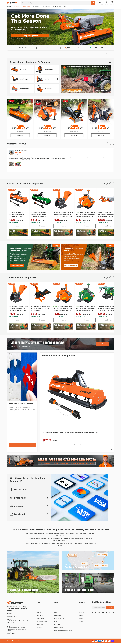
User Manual (57, 624)
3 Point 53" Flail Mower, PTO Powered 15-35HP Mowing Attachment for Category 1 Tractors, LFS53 (17, 214)
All (109, 62)
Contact (106, 4)
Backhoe (39, 612)
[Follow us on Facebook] (92, 612)
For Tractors (36, 6)
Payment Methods (58, 627)
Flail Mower (39, 606)
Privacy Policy (57, 612)
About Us (81, 606)
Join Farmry (82, 618)
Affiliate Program (56, 6)
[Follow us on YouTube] (103, 612)
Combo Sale (26, 6)
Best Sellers (17, 6)
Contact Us (81, 612)
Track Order (57, 606)
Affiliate (81, 615)
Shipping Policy (57, 615)
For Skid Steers (46, 6)
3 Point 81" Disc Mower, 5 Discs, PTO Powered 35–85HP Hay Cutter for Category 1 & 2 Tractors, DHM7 (107, 214)
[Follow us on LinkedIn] (109, 612)
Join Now (22, 445)
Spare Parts (39, 627)
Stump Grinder (40, 624)
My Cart (112, 3)
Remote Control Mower (42, 621)
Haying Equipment (41, 618)
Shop (8, 6)
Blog (65, 6)
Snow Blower (40, 615)
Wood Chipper (40, 609)
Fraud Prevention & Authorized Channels (63, 630)
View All (103, 183)
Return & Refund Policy (59, 618)
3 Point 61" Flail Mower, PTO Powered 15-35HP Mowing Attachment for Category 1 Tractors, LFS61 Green (39, 214)
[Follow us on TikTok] (106, 612)
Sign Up (110, 607)
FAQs (55, 621)
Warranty (56, 609)
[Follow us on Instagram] (99, 612)
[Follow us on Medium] (113, 612)
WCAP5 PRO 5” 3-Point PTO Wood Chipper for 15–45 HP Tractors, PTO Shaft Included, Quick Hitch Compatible (63, 214)
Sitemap (81, 621)
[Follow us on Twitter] (96, 612)
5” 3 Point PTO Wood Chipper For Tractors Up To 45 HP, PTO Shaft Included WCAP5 (40, 308)
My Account (100, 4)
